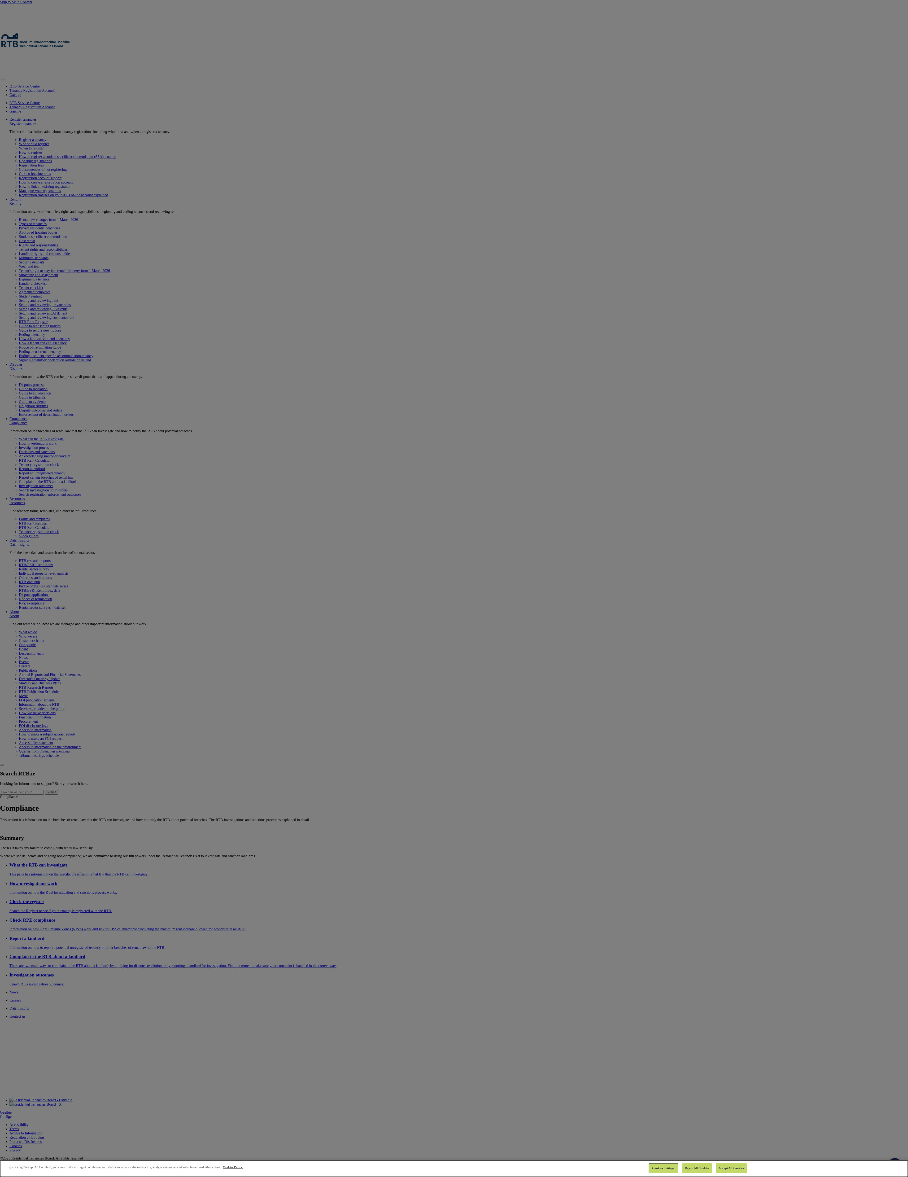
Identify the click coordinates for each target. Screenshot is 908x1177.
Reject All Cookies (697, 1168)
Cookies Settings (663, 1168)
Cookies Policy (233, 1167)
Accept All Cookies (731, 1168)
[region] (454, 1168)
